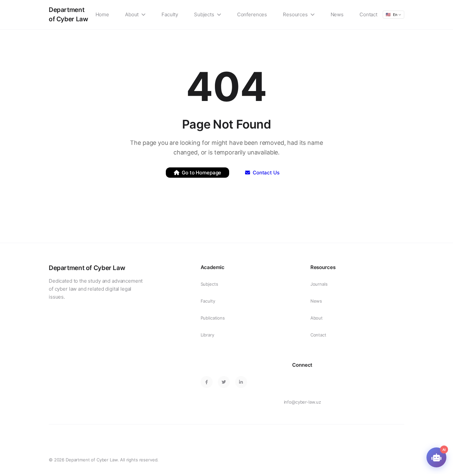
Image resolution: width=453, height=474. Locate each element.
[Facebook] (207, 382)
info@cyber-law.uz (302, 402)
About (132, 14)
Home (102, 14)
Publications (213, 318)
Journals (319, 284)
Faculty (170, 14)
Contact (368, 14)
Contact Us (266, 172)
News (337, 14)
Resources (295, 14)
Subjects (204, 14)
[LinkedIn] (241, 382)
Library (207, 334)
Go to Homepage (201, 172)
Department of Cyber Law (68, 14)
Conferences (252, 14)
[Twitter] (224, 382)
